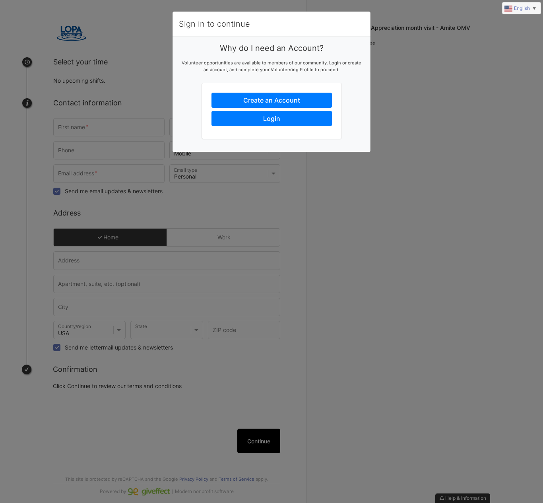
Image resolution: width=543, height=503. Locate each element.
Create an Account (271, 100)
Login (271, 118)
